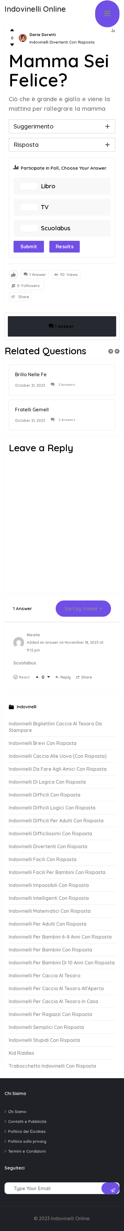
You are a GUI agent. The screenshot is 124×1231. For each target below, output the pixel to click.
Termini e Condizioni (27, 1151)
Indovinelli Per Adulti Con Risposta (47, 924)
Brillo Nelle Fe (31, 374)
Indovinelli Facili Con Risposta (42, 859)
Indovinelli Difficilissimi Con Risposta (50, 833)
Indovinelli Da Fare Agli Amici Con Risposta (58, 769)
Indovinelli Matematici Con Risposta (50, 911)
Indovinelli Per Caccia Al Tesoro (44, 975)
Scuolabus (55, 228)
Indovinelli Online (35, 9)
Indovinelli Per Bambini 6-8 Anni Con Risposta (60, 937)
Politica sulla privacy (27, 1141)
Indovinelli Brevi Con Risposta (42, 743)
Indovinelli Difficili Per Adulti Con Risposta (56, 821)
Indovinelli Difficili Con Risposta (44, 795)
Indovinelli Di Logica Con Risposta (47, 782)
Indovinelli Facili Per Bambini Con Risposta (57, 872)
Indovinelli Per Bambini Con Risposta (50, 950)
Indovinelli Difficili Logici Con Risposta (52, 808)
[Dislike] (12, 45)
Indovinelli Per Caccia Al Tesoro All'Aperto (56, 988)
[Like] (12, 30)
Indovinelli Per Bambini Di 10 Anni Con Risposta (62, 963)
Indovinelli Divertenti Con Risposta (62, 42)
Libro (48, 186)
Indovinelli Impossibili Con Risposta (49, 885)
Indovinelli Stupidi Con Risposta (44, 1040)
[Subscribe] (110, 1188)
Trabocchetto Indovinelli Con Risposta (52, 1066)
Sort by (81, 609)
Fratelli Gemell (32, 410)
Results (64, 246)
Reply (65, 677)
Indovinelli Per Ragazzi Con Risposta (50, 1014)
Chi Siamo (17, 1111)
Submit (28, 246)
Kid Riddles (21, 1053)
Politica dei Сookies (27, 1131)
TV (44, 207)
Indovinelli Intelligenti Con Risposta (49, 898)
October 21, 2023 (30, 385)
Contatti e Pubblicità (27, 1121)
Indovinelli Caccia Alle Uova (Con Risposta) (58, 756)
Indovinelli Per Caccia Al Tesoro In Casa (53, 1001)
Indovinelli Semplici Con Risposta (46, 1027)
